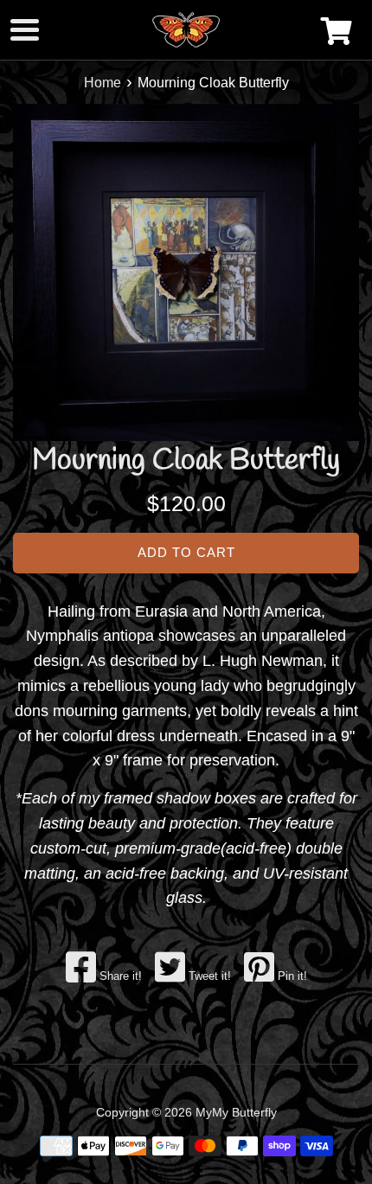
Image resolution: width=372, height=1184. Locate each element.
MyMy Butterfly (236, 1112)
